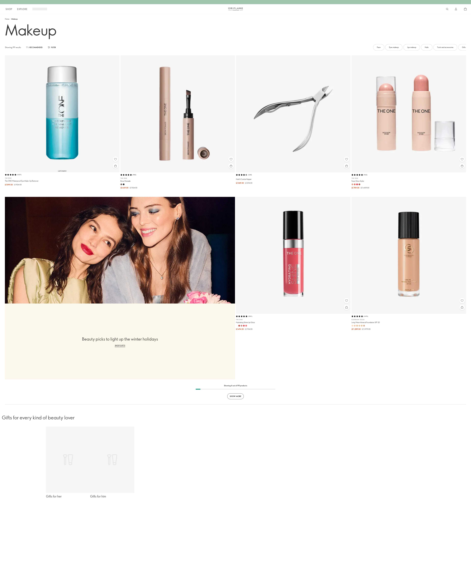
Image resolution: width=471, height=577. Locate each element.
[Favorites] (115, 159)
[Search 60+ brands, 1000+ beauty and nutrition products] (447, 9)
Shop (9, 9)
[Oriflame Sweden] (235, 9)
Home (7, 19)
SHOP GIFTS (120, 345)
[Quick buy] (115, 166)
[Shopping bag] (465, 9)
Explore (22, 9)
